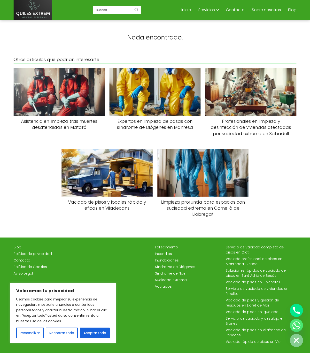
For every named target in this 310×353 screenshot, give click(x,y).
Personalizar (30, 332)
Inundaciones (167, 260)
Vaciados (163, 286)
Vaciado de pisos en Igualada (252, 311)
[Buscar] (136, 10)
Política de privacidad (33, 253)
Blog (292, 10)
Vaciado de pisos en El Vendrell (253, 282)
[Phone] (296, 310)
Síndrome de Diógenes (175, 266)
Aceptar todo (95, 332)
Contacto (235, 10)
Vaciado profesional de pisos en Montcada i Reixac (254, 261)
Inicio (186, 10)
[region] (63, 313)
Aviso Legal (23, 273)
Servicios (206, 10)
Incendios (163, 253)
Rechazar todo (61, 332)
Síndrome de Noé (170, 273)
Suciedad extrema (171, 279)
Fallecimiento (166, 247)
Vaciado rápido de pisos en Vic (253, 341)
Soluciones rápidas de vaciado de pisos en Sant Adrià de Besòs (256, 273)
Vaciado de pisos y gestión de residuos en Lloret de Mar (252, 303)
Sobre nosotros (266, 10)
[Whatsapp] (296, 325)
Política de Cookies (30, 266)
